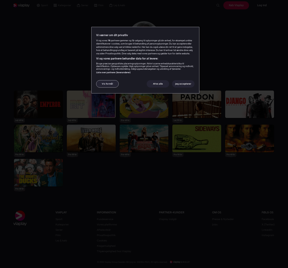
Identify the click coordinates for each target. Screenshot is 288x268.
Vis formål (107, 84)
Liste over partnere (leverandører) (113, 72)
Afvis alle (158, 84)
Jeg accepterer (183, 84)
